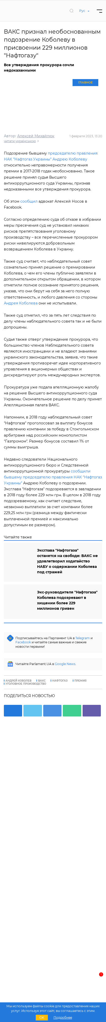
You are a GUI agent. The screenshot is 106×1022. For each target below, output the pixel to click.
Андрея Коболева (21, 303)
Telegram (82, 638)
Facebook (23, 642)
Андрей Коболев (18, 680)
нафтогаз (60, 680)
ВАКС (42, 680)
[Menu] (99, 10)
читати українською (20, 141)
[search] (71, 10)
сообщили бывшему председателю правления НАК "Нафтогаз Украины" (53, 477)
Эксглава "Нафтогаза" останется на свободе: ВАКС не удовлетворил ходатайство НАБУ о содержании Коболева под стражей (67, 561)
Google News (65, 664)
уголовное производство (25, 683)
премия (80, 680)
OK (41, 1017)
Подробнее (63, 1017)
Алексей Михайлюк (35, 136)
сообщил (29, 201)
